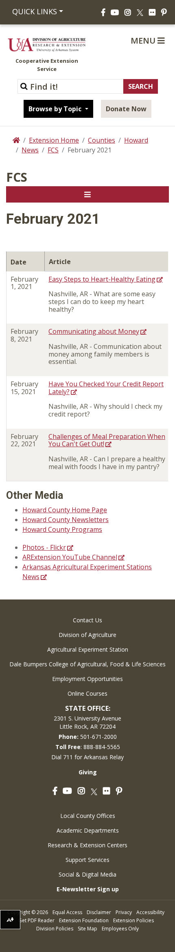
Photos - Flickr (44, 547)
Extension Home (54, 140)
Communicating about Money (93, 331)
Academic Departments (88, 830)
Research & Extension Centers (87, 845)
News (30, 149)
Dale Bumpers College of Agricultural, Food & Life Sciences (87, 664)
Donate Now (126, 108)
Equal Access (67, 912)
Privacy (124, 912)
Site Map (87, 928)
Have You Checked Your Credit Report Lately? (106, 387)
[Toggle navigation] (87, 194)
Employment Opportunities (87, 679)
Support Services (87, 860)
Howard (136, 140)
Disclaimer (99, 912)
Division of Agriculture (87, 635)
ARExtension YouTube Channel (69, 557)
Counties (101, 140)
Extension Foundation (84, 920)
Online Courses (87, 693)
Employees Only (120, 928)
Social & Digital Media (87, 874)
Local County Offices (87, 816)
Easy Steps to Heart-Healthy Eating (101, 279)
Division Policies (54, 928)
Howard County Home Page (64, 509)
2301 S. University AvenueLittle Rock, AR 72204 (87, 722)
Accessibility (150, 912)
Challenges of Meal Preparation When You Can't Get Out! (106, 440)
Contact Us (87, 620)
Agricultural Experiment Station (87, 649)
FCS (53, 149)
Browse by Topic (55, 108)
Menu (144, 40)
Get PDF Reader (36, 920)
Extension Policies (133, 920)
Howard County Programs (62, 529)
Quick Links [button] (34, 11)
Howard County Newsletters (65, 519)
